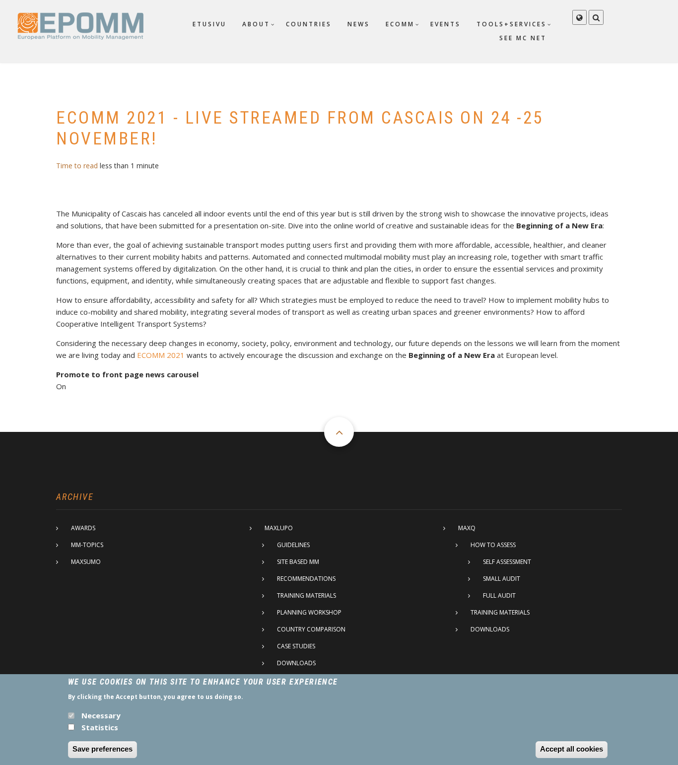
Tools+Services (511, 24)
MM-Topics (87, 545)
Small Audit (501, 578)
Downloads (296, 663)
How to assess (493, 545)
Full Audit (499, 595)
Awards (83, 528)
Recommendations (306, 578)
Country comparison (311, 629)
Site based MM (298, 561)
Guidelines (293, 545)
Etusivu (209, 24)
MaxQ (466, 528)
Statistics (99, 727)
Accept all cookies (571, 749)
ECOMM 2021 (161, 355)
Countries (309, 24)
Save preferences (102, 749)
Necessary (101, 715)
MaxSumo (86, 561)
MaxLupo (279, 528)
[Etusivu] (80, 25)
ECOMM (400, 24)
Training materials (306, 595)
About (256, 24)
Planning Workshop (309, 612)
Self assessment (507, 561)
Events (445, 24)
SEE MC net (522, 38)
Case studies (296, 646)
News (358, 24)
